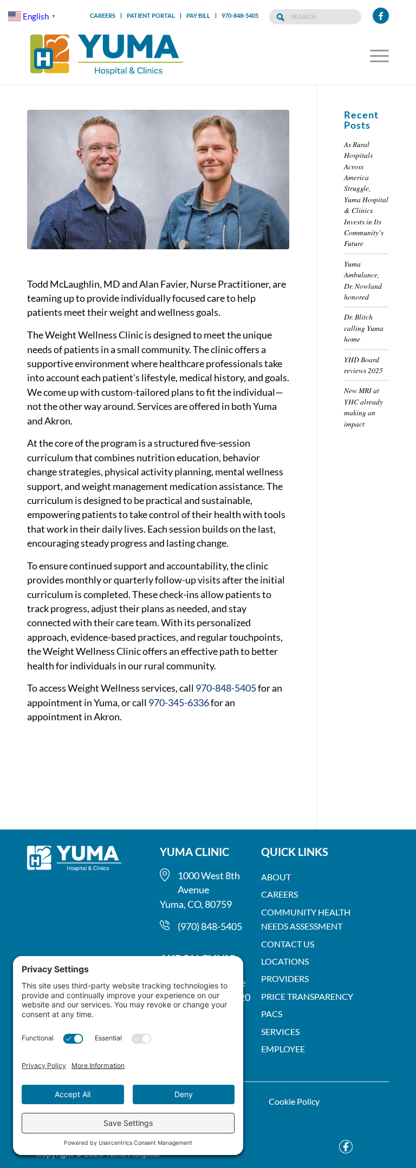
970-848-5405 (240, 15)
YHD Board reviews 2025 (363, 364)
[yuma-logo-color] (106, 55)
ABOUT (276, 877)
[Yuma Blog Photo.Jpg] (158, 186)
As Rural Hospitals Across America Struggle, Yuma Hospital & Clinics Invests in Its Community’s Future (366, 194)
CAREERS (102, 15)
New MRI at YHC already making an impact (363, 406)
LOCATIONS (285, 961)
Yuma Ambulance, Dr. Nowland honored (363, 280)
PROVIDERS (285, 978)
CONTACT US (287, 944)
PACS (271, 1013)
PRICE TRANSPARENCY (307, 996)
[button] (377, 55)
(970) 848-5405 (210, 926)
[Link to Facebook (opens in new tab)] (381, 16)
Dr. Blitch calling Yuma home (364, 327)
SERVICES (280, 1031)
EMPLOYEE (283, 1049)
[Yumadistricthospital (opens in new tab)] (343, 1146)
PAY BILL (198, 15)
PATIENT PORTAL (151, 15)
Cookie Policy (294, 1101)
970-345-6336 (178, 702)
